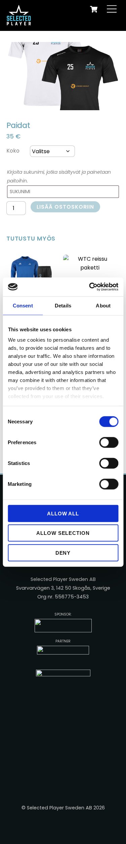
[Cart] (93, 9)
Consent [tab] (23, 305)
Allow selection (63, 533)
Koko (12, 151)
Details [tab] (63, 305)
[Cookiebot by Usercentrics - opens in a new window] (89, 287)
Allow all (63, 513)
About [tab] (103, 305)
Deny (63, 552)
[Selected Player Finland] (19, 22)
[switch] (108, 442)
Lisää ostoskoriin (65, 206)
